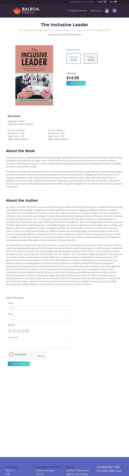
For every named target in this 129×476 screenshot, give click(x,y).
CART (112, 2)
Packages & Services (77, 10)
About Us (10, 470)
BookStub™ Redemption (77, 470)
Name (10, 303)
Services (40, 474)
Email (10, 314)
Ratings (11, 324)
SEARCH (100, 2)
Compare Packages (45, 470)
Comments (13, 337)
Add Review (15, 298)
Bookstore (96, 10)
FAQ (8, 474)
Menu (115, 11)
